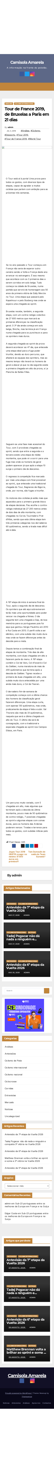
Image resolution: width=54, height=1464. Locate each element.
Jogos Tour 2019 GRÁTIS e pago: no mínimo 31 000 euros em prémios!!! (18, 857)
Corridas (9, 1088)
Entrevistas (10, 1095)
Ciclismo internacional (24, 103)
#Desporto (10, 135)
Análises (8, 103)
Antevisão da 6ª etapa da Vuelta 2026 (25, 966)
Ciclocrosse (11, 1081)
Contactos (46, 1403)
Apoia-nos (36, 1403)
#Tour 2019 (22, 135)
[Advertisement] (27, 27)
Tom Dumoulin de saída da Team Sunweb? (36, 854)
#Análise (25, 130)
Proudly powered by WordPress (18, 1393)
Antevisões (11, 904)
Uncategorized (12, 1116)
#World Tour (34, 139)
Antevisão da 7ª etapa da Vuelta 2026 (25, 908)
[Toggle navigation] (29, 87)
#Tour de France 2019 (16, 139)
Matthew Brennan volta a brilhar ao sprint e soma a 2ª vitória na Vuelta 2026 (26, 1352)
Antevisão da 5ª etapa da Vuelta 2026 (24, 1168)
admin (10, 127)
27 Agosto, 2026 (17, 1268)
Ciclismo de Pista (13, 1060)
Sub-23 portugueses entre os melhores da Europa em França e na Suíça (26, 1216)
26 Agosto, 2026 (17, 1327)
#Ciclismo (35, 130)
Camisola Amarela (27, 62)
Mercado (9, 1102)
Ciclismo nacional (13, 1074)
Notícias (31, 932)
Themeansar (27, 1397)
